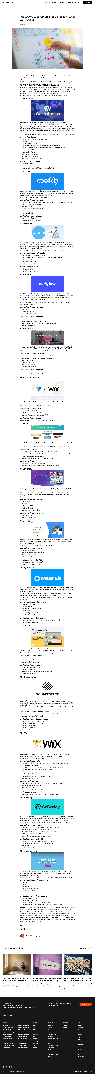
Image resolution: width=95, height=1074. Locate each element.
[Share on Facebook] (30, 929)
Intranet (35, 1038)
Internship (80, 1044)
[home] (8, 2)
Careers (77, 2)
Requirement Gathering (8, 1045)
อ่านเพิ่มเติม (83, 949)
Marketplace (36, 1043)
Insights (47, 2)
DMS (34, 1029)
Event (49, 1032)
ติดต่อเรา (87, 2)
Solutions (63, 2)
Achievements (81, 1039)
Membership (81, 1056)
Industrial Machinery (53, 1038)
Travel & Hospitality (53, 1054)
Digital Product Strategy (8, 1032)
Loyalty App (36, 1041)
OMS (34, 1045)
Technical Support (22, 1032)
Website (35, 1047)
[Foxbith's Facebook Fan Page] (9, 1067)
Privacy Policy (78, 1071)
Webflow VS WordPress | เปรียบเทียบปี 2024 (36, 299)
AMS (34, 1025)
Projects (70, 2)
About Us (80, 1025)
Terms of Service (88, 1071)
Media (49, 1043)
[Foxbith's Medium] (4, 1067)
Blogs (22, 13)
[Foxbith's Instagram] (12, 1067)
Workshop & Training (23, 1047)
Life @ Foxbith (81, 1042)
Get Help (80, 1054)
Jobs (79, 1037)
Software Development (23, 1025)
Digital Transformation (8, 1034)
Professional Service (53, 1045)
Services (55, 2)
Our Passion (81, 1027)
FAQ (79, 1052)
